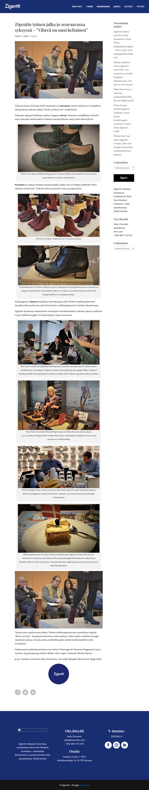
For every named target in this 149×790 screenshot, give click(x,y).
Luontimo (85, 785)
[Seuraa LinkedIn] (124, 745)
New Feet (77, 7)
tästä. (99, 659)
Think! (89, 7)
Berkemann (103, 7)
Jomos (116, 7)
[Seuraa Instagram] (116, 745)
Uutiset (128, 7)
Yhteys (140, 7)
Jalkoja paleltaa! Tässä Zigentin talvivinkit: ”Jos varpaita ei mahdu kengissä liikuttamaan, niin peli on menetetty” (123, 73)
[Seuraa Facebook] (108, 745)
